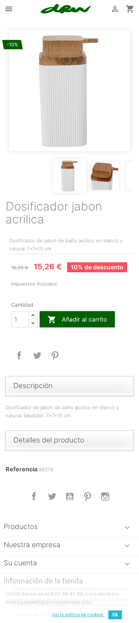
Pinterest (54, 355)
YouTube (69, 496)
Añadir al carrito (77, 319)
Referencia (21, 469)
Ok (115, 614)
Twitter (51, 496)
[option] (69, 91)
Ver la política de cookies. (78, 614)
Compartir (19, 355)
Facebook (34, 496)
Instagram (105, 496)
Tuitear (37, 355)
